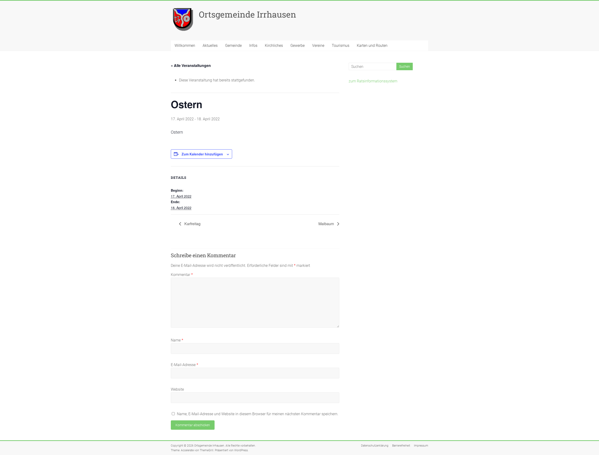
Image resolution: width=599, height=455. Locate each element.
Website (177, 389)
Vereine (318, 45)
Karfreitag (192, 223)
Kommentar (182, 274)
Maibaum (326, 223)
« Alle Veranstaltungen (191, 65)
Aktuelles (210, 45)
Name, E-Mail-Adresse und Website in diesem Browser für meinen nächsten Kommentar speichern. (257, 414)
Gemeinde (233, 45)
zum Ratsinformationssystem (373, 81)
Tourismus (340, 45)
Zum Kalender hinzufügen (202, 154)
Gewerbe (297, 45)
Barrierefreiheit (401, 445)
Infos (253, 45)
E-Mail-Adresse (184, 365)
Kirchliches (274, 45)
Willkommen (185, 45)
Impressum (421, 445)
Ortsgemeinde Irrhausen (247, 14)
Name (177, 340)
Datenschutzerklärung (374, 445)
